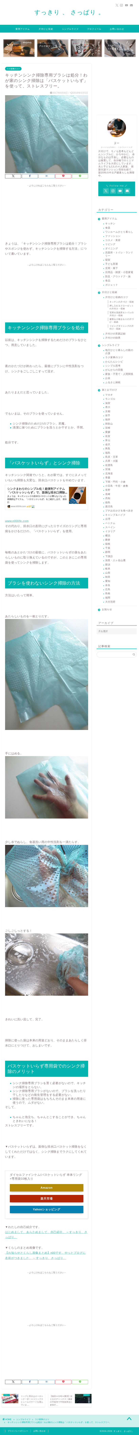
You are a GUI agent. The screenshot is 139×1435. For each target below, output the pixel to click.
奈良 (107, 585)
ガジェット (111, 285)
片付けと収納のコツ (116, 297)
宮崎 (107, 428)
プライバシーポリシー (18, 1431)
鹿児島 (109, 506)
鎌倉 (107, 539)
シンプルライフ (70, 29)
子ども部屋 (111, 264)
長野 (107, 490)
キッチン (110, 223)
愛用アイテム (23, 29)
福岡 (107, 597)
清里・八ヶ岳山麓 (115, 560)
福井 (107, 419)
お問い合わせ (117, 29)
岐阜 (107, 568)
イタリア (110, 531)
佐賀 (107, 436)
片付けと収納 (46, 29)
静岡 (107, 552)
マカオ (109, 394)
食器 (107, 228)
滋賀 (107, 403)
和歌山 (109, 424)
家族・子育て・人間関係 (119, 374)
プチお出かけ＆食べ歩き (119, 510)
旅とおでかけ (109, 390)
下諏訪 (109, 556)
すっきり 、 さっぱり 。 (69, 12)
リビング (110, 244)
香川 (107, 407)
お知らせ (107, 609)
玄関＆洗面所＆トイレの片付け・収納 (122, 314)
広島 (107, 589)
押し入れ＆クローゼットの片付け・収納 (122, 307)
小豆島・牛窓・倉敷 (116, 486)
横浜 (107, 535)
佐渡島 (109, 465)
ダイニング (111, 248)
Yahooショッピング (46, 1209)
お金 (107, 378)
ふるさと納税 (113, 382)
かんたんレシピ (114, 361)
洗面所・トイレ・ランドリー (119, 254)
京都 (107, 411)
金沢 (107, 444)
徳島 (107, 502)
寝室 (107, 260)
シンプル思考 (113, 365)
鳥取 (107, 448)
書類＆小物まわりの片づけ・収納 (122, 320)
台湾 (107, 519)
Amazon (47, 1187)
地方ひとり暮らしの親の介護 (119, 351)
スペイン (110, 527)
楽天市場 (47, 1198)
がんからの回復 (114, 370)
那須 (107, 564)
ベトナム (110, 523)
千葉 (107, 548)
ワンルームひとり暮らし (119, 232)
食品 (107, 280)
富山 (107, 440)
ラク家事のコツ (13, 69)
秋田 (107, 577)
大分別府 (110, 602)
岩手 (107, 415)
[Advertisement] (46, 212)
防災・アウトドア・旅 (118, 276)
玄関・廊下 (111, 268)
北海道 (109, 473)
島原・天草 (111, 457)
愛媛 (107, 432)
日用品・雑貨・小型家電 (119, 272)
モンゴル (110, 399)
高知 (107, 498)
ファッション (113, 236)
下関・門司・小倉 (115, 482)
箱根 (107, 544)
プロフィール (94, 29)
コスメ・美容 (113, 240)
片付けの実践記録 (115, 333)
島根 (107, 593)
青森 (107, 477)
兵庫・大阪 (111, 461)
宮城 (107, 469)
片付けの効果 (113, 337)
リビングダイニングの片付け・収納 (122, 327)
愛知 (107, 581)
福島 (107, 453)
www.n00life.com (17, 521)
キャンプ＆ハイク (115, 515)
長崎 (107, 494)
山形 (107, 572)
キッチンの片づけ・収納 (122, 302)
